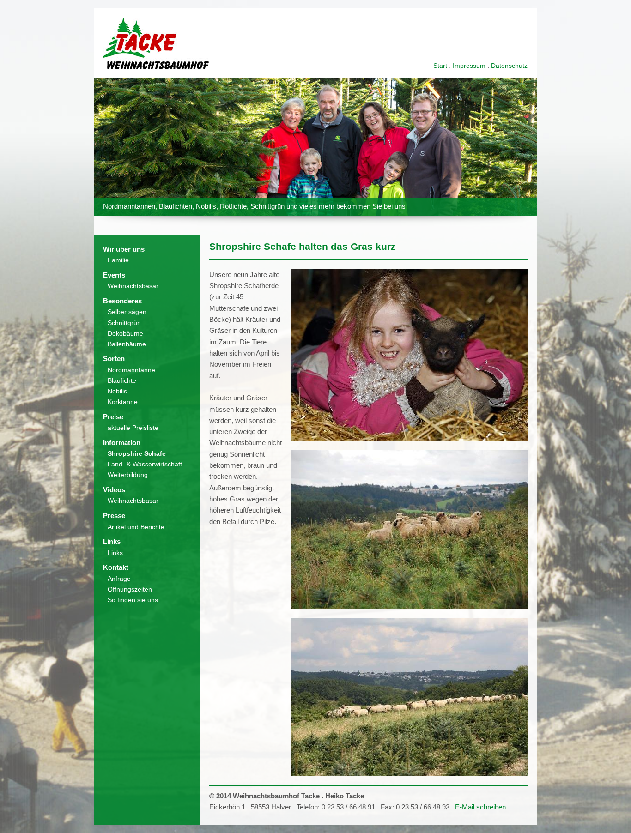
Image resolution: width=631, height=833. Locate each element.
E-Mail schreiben (480, 807)
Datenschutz (509, 65)
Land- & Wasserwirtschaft (145, 464)
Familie (118, 260)
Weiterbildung (128, 474)
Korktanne (123, 401)
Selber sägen (127, 311)
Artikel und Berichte (136, 527)
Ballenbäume (127, 344)
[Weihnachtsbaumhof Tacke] (156, 67)
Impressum (469, 65)
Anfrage (119, 578)
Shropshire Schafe (137, 453)
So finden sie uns (133, 600)
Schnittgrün (124, 322)
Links (115, 552)
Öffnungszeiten (130, 589)
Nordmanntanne (131, 370)
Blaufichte (122, 380)
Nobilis (117, 391)
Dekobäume (125, 333)
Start (440, 65)
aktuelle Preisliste (133, 427)
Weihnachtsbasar (133, 286)
